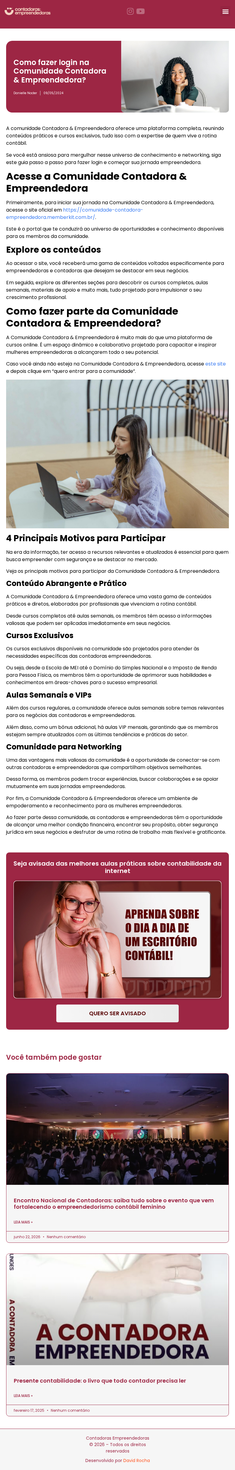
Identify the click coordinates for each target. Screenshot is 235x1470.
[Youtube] (140, 11)
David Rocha (136, 1460)
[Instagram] (130, 11)
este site (215, 363)
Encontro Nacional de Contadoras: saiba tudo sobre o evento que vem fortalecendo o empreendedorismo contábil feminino (114, 1203)
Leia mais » (23, 1222)
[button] (225, 11)
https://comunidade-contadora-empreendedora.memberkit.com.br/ (74, 213)
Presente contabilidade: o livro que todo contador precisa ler (100, 1380)
